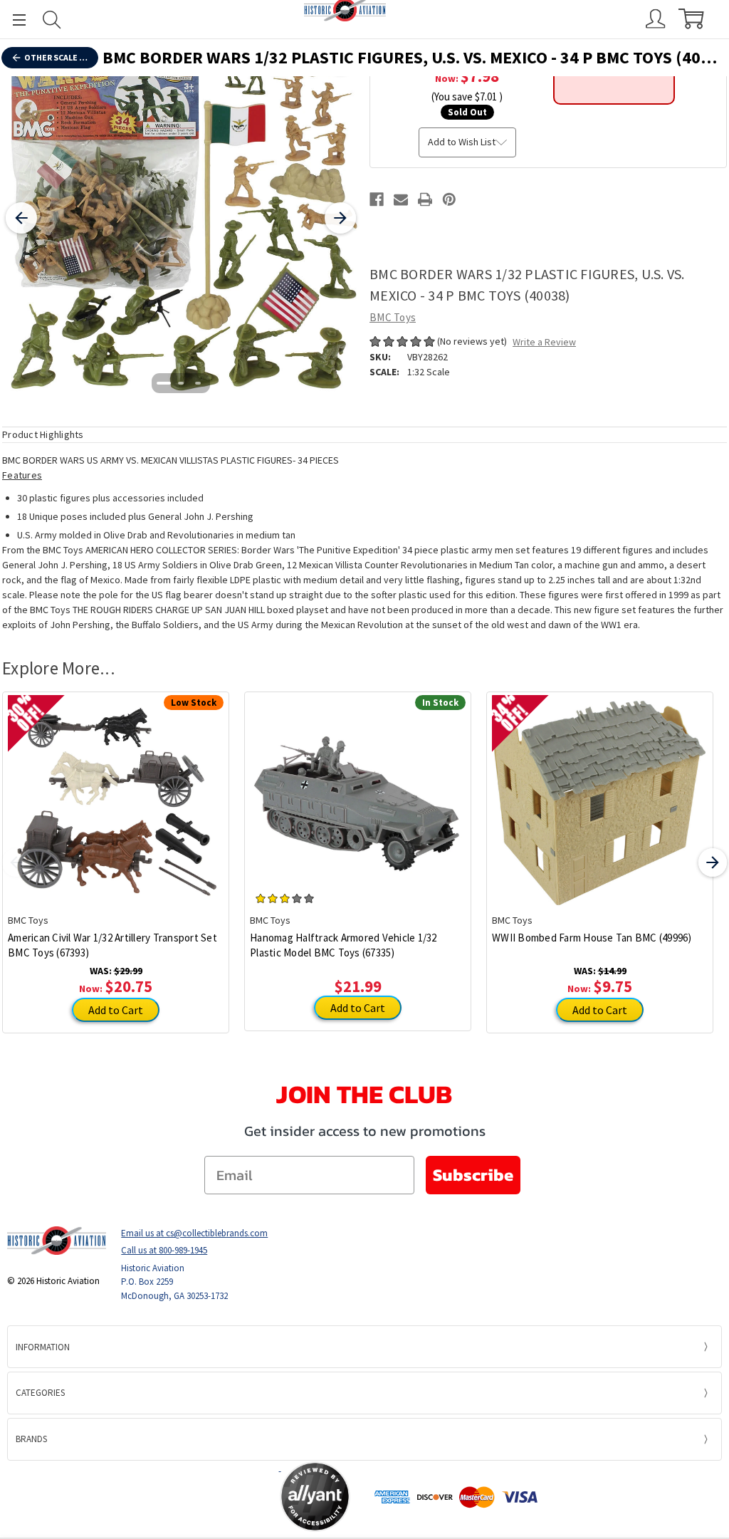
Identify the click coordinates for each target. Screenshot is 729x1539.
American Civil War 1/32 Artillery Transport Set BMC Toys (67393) (112, 945)
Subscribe (473, 1174)
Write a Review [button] (544, 341)
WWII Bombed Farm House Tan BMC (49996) (592, 937)
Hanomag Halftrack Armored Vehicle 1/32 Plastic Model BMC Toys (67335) (343, 945)
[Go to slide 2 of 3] (180, 383)
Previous (16, 862)
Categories (40, 1393)
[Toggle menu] (13, 19)
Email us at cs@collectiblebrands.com (194, 1233)
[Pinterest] (449, 199)
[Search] (52, 19)
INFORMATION (43, 1347)
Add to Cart (115, 1010)
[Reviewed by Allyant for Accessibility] (315, 1497)
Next (712, 862)
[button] (223, 1497)
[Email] (401, 199)
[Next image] (340, 218)
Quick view (115, 792)
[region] (181, 218)
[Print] (425, 199)
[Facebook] (376, 199)
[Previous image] (21, 218)
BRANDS (31, 1439)
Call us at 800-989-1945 (164, 1250)
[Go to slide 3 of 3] (197, 383)
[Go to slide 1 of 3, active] (163, 383)
